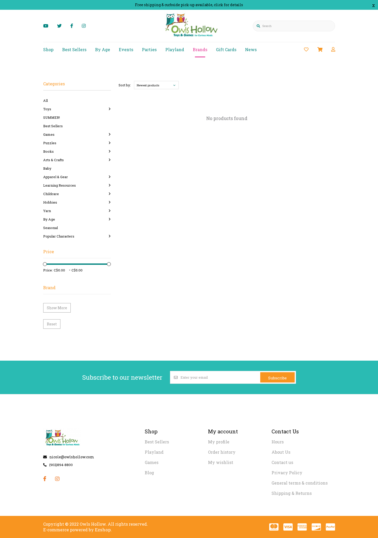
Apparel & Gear (55, 177)
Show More (57, 307)
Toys (47, 109)
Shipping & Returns (292, 493)
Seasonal (50, 227)
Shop (48, 49)
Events (126, 49)
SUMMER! (51, 117)
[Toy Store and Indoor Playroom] (192, 38)
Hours (278, 441)
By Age (102, 49)
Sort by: (125, 85)
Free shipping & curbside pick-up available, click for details (189, 4)
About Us (281, 452)
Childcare (51, 194)
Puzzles (49, 143)
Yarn (47, 210)
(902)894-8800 (61, 464)
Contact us (282, 462)
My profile (218, 441)
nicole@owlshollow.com (71, 456)
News (251, 49)
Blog (149, 472)
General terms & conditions (300, 483)
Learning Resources (59, 185)
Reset (52, 324)
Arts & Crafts (53, 160)
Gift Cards (226, 49)
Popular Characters (58, 236)
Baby (47, 168)
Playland (174, 49)
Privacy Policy (287, 472)
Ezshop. (103, 530)
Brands (200, 49)
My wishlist (220, 462)
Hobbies (50, 202)
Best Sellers (74, 49)
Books (48, 151)
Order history (222, 452)
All (45, 100)
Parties (149, 49)
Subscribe (277, 377)
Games (49, 134)
